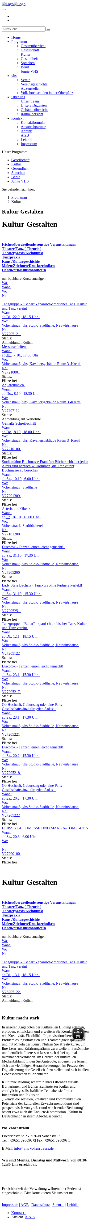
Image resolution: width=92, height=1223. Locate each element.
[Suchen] (48, 30)
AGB (25, 135)
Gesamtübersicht (33, 46)
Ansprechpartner (33, 127)
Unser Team (30, 101)
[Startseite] (13, 4)
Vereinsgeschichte (34, 84)
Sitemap (58, 1205)
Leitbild (26, 140)
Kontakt (17, 118)
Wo (4, 291)
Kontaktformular (33, 122)
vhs (14, 76)
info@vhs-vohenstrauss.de (34, 1148)
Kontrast (18, 1213)
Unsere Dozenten (34, 105)
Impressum (29, 144)
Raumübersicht (32, 114)
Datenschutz (40, 1205)
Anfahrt (26, 131)
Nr (4, 296)
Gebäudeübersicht (34, 110)
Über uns (18, 97)
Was (5, 283)
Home (16, 37)
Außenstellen (30, 88)
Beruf (25, 67)
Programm (19, 42)
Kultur (25, 54)
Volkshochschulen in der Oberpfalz (47, 93)
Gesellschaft (30, 50)
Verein (25, 80)
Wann (6, 287)
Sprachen (28, 63)
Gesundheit (29, 59)
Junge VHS (29, 71)
